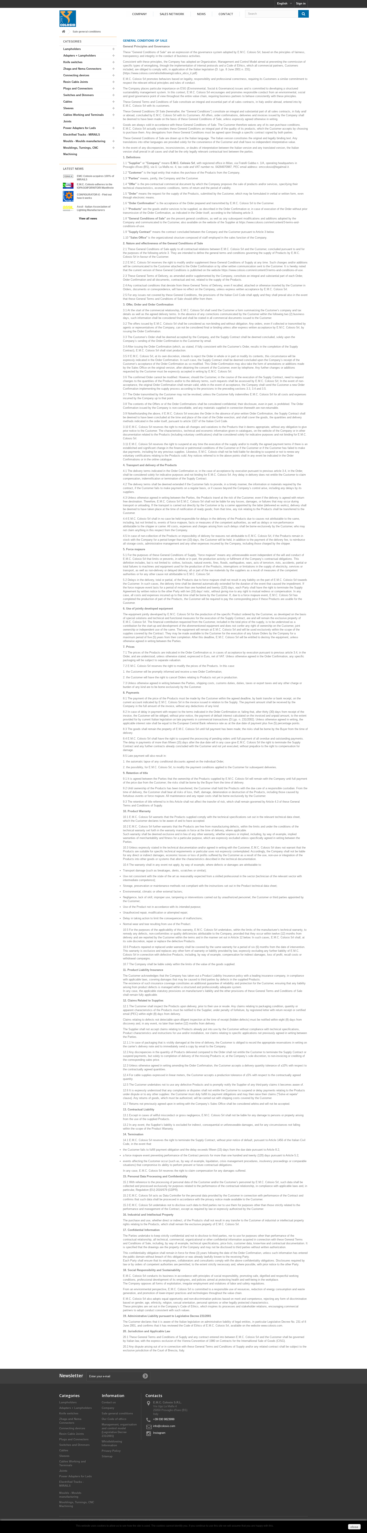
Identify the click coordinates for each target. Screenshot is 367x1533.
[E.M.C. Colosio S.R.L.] (67, 18)
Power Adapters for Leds (79, 128)
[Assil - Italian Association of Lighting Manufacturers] (68, 208)
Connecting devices (76, 75)
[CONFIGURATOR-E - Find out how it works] (68, 196)
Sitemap (107, 1456)
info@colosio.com (164, 1426)
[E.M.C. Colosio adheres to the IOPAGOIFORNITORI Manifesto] (68, 185)
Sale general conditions (117, 1413)
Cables (67, 101)
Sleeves (68, 108)
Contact (226, 14)
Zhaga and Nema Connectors (82, 68)
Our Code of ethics (114, 1419)
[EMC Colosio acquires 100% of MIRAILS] (68, 176)
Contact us (109, 1402)
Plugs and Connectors (78, 88)
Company (139, 14)
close (354, 1527)
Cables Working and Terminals (83, 114)
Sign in (301, 3)
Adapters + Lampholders (79, 55)
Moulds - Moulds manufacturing (84, 141)
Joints (67, 121)
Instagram (159, 1432)
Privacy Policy (111, 1450)
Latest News (73, 169)
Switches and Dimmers (78, 95)
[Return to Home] (63, 31)
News (201, 14)
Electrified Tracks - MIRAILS (81, 134)
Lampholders (72, 49)
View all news (88, 218)
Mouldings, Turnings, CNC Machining (80, 151)
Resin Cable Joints (75, 81)
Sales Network (172, 14)
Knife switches (72, 62)
